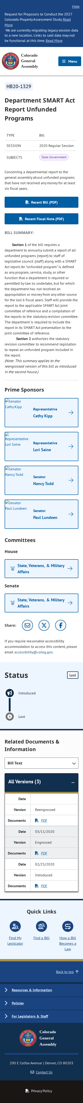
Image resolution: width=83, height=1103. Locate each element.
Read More (54, 40)
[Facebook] (60, 625)
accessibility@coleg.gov (33, 652)
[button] (41, 990)
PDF (44, 820)
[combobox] (41, 763)
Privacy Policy (41, 1090)
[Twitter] (44, 625)
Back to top (65, 971)
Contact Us (44, 1072)
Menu (72, 61)
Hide (76, 6)
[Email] (27, 625)
